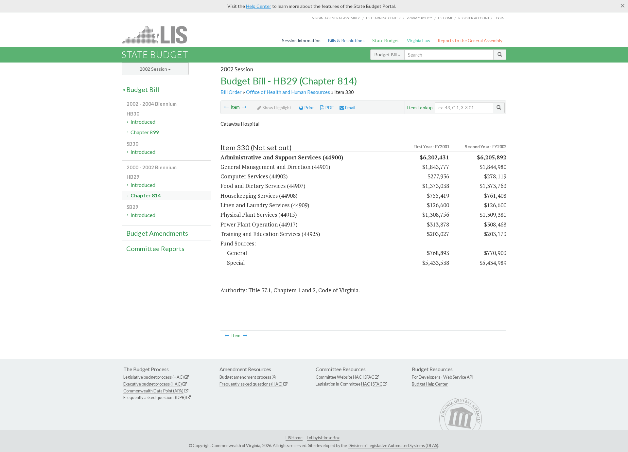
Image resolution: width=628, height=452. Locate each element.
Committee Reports (155, 248)
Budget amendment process (245, 377)
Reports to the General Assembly (470, 40)
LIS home (445, 18)
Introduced (143, 121)
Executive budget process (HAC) (152, 384)
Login (499, 18)
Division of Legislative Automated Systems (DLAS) (393, 445)
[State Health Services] (244, 107)
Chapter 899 (145, 132)
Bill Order (231, 92)
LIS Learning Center (383, 18)
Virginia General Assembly (336, 18)
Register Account (473, 18)
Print (308, 107)
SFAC (369, 377)
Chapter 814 (146, 195)
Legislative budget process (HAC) (153, 377)
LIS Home (294, 437)
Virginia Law (418, 40)
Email (349, 107)
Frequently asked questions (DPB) (154, 397)
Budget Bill (386, 54)
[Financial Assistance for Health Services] (226, 107)
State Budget (385, 40)
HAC (357, 377)
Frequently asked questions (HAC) (251, 384)
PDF (329, 107)
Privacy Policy (419, 18)
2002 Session (154, 69)
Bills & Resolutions (346, 40)
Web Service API (458, 377)
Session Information (301, 40)
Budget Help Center (430, 384)
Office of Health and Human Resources (288, 92)
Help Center (258, 6)
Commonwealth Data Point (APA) (153, 390)
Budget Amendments (157, 233)
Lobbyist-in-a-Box (323, 437)
